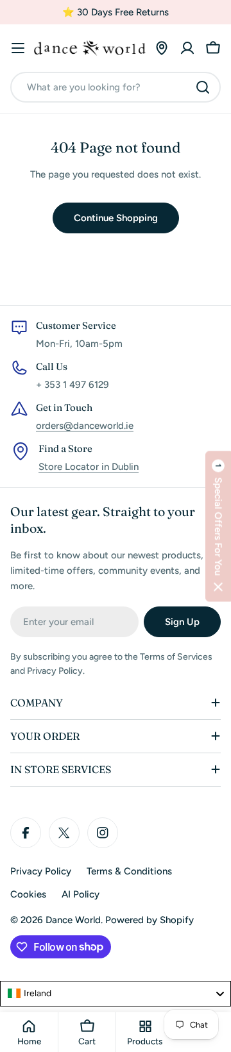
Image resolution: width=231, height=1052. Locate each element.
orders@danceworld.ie (84, 425)
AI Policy (80, 894)
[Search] (202, 87)
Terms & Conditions (129, 871)
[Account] (187, 48)
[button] (218, 526)
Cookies (28, 894)
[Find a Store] (161, 48)
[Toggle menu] (18, 48)
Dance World (73, 920)
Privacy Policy (40, 871)
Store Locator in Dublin (88, 466)
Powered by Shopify (149, 920)
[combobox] (115, 87)
